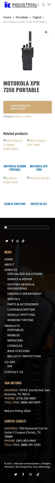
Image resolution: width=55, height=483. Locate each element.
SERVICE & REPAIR (19, 279)
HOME (8, 259)
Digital (37, 17)
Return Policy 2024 (17, 411)
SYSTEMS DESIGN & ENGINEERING (20, 286)
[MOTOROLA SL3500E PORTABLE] (15, 150)
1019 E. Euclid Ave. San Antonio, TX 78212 (27, 392)
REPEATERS (15, 340)
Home (7, 17)
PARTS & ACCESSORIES (23, 304)
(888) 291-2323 (22, 445)
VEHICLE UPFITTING (21, 315)
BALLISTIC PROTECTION (24, 356)
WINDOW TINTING (20, 320)
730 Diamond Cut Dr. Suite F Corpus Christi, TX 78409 (26, 432)
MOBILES (13, 335)
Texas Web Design (41, 466)
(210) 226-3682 (20, 398)
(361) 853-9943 (20, 441)
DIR (9, 366)
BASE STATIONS (18, 351)
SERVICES (10, 270)
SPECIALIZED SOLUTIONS (24, 274)
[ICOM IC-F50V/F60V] (15, 187)
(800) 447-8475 (22, 402)
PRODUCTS (12, 326)
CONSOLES (14, 346)
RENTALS (13, 299)
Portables (22, 17)
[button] (49, 4)
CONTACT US (13, 372)
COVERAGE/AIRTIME (21, 309)
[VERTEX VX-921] (38, 187)
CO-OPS (9, 362)
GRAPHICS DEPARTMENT (24, 294)
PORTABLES (15, 330)
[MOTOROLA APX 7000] (38, 150)
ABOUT (9, 264)
